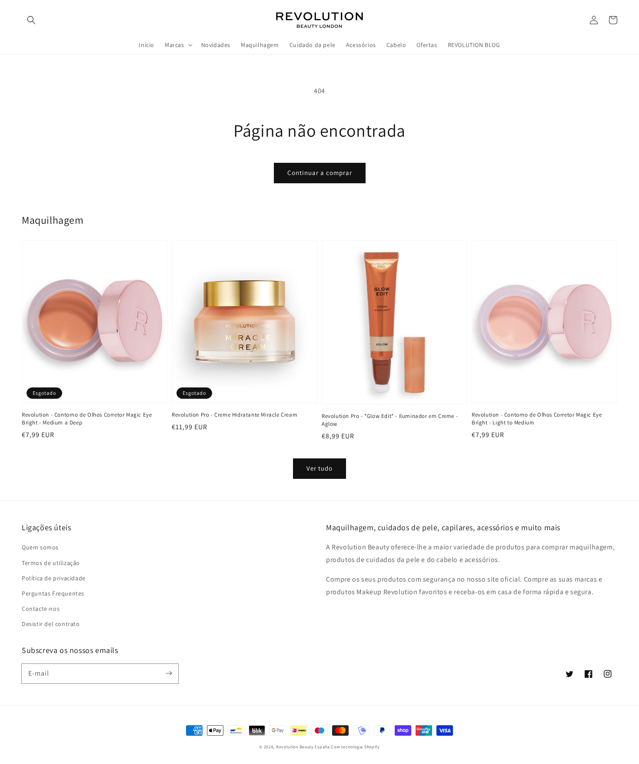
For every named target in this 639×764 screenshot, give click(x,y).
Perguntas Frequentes (53, 593)
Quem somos (40, 547)
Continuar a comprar (319, 172)
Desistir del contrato (51, 624)
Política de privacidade (54, 578)
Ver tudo (319, 468)
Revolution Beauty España (303, 747)
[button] (31, 20)
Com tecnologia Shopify (355, 747)
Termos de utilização (51, 563)
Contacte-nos (41, 609)
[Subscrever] (168, 673)
